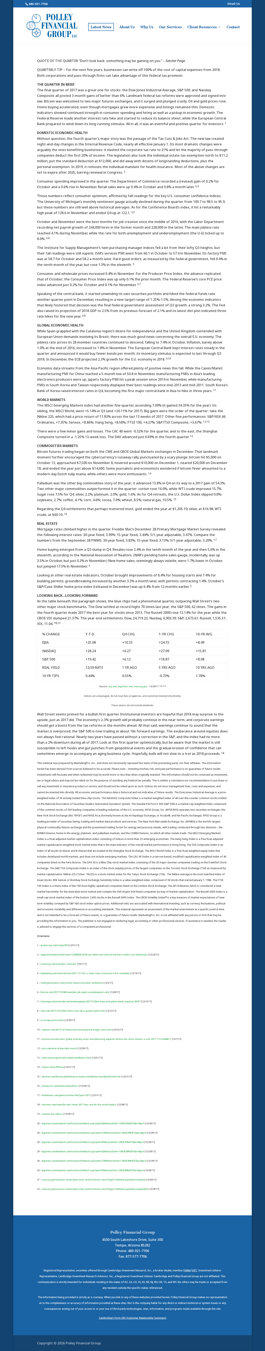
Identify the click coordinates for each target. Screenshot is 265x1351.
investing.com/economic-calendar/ (59, 963)
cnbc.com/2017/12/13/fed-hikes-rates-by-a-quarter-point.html (73, 1010)
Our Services (170, 27)
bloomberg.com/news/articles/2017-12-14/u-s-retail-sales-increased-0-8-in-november (85, 973)
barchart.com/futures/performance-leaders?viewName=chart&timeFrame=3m (81, 1076)
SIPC (194, 1270)
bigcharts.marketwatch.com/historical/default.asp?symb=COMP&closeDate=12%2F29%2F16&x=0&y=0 (94, 1132)
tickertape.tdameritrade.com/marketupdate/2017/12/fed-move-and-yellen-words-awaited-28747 (90, 1001)
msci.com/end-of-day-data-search (59, 1048)
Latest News (101, 27)
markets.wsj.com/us (52, 1113)
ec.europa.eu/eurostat (52, 1020)
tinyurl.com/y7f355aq (53, 1067)
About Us (127, 27)
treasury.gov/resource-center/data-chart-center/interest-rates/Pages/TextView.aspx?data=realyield (93, 1179)
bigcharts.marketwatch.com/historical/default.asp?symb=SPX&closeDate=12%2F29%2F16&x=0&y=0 (92, 1142)
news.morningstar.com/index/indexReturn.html (66, 1057)
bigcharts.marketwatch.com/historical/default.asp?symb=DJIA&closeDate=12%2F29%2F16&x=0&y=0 (93, 1123)
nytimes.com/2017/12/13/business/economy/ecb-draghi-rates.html (77, 1029)
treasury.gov (140, 686)
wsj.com (112, 686)
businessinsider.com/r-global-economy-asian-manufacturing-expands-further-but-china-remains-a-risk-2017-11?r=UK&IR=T (106, 1039)
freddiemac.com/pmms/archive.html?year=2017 (66, 1095)
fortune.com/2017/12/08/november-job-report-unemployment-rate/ (75, 992)
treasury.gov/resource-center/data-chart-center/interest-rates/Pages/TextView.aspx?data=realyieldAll (95, 1189)
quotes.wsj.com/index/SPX (54, 945)
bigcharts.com (125, 686)
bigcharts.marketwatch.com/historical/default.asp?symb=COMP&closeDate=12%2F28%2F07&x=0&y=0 (94, 1160)
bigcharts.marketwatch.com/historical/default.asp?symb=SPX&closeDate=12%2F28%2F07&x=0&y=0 (92, 1170)
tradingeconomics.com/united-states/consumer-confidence (72, 982)
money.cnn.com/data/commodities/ (60, 1085)
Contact (233, 27)
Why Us (146, 27)
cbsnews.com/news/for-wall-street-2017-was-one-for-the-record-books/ (79, 1104)
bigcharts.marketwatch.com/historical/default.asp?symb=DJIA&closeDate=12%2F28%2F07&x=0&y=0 (93, 1151)
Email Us (234, 4)
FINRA (187, 1270)
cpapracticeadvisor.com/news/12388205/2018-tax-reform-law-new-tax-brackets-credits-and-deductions (94, 954)
